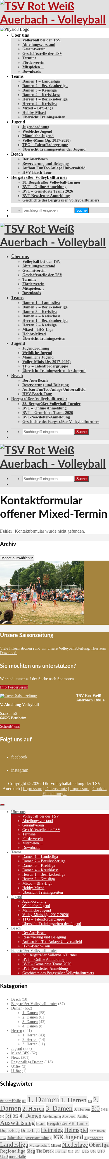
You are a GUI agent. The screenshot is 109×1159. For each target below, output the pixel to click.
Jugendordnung (35, 127)
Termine (29, 58)
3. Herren (29, 1044)
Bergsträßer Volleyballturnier (39, 177)
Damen (16, 1008)
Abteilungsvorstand (38, 45)
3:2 (15, 1116)
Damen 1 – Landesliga (41, 81)
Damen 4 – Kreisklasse (41, 95)
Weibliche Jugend (37, 131)
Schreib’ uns (10, 726)
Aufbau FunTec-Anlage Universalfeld (54, 168)
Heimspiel (76, 1130)
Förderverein (33, 62)
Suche (81, 210)
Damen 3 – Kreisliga (39, 90)
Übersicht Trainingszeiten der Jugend (54, 149)
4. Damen (30, 1026)
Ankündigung (51, 1116)
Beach (17, 154)
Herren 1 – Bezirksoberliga (45, 99)
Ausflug (82, 1116)
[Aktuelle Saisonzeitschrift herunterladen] (38, 696)
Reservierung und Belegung (45, 163)
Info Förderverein (14, 687)
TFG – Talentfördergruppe (45, 145)
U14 (77, 1151)
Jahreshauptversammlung (29, 1137)
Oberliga (99, 1145)
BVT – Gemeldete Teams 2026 (47, 191)
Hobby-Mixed (34, 113)
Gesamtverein (34, 49)
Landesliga (14, 1144)
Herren (16, 1031)
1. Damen (30, 1013)
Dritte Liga (30, 1130)
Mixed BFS (20, 1053)
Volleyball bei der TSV (41, 40)
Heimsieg (52, 1130)
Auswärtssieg (17, 1122)
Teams (17, 76)
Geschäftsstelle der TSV (42, 53)
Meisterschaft (39, 1145)
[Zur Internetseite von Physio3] (14, 29)
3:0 (95, 1108)
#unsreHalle (10, 1101)
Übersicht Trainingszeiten (43, 117)
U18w (16, 1071)
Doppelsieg (10, 1130)
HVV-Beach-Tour (37, 172)
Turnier (61, 1151)
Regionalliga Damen (27, 1062)
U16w (16, 1066)
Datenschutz (56, 788)
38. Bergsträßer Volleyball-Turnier (51, 182)
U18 (101, 1151)
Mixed (56, 1146)
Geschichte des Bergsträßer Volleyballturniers (60, 200)
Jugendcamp (93, 1138)
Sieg (31, 1151)
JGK (58, 1137)
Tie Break (45, 1151)
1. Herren (29, 1035)
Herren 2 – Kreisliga (39, 104)
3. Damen (30, 1022)
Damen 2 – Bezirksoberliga (45, 86)
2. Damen (30, 1017)
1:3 (90, 1101)
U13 (71, 1151)
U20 (4, 1156)
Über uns (20, 35)
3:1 (8, 1116)
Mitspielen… (33, 67)
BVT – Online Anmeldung (44, 187)
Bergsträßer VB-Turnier (68, 1123)
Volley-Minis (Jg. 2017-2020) (46, 140)
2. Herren (29, 1040)
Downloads (31, 71)
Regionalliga (12, 1151)
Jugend (18, 122)
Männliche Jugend (38, 136)
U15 (85, 1151)
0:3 (24, 1101)
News (15, 1057)
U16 (93, 1151)
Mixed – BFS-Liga (37, 108)
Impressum (32, 788)
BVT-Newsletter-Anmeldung (46, 196)
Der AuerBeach (35, 159)
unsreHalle (17, 1156)
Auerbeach (69, 1116)
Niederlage (75, 1144)
